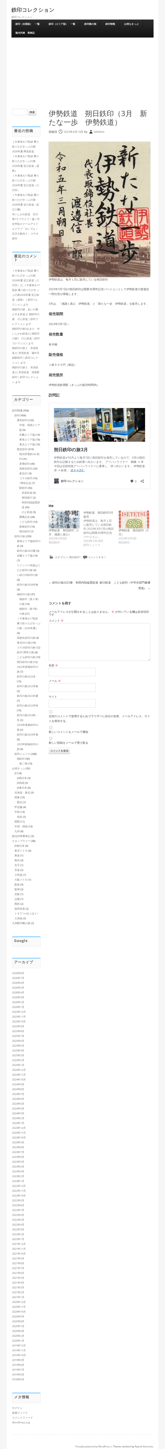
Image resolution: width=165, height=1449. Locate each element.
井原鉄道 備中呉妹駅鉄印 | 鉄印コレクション (25, 357)
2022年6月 (18, 1215)
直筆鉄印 (24, 463)
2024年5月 (18, 1103)
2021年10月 (19, 1253)
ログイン (17, 1408)
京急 (17, 870)
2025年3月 (18, 1055)
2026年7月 (18, 978)
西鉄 (17, 904)
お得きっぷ (18, 768)
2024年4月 (18, 1108)
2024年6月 (18, 1099)
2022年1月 (18, 1239)
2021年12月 (19, 1244)
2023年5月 (18, 1161)
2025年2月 (18, 1060)
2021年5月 (18, 1278)
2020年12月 (19, 1302)
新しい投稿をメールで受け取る (68, 743)
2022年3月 (18, 1229)
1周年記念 (25, 483)
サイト (53, 696)
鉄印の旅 (19, 536)
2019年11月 (19, 1350)
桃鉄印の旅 (23, 594)
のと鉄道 (27, 512)
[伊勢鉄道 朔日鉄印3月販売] (101, 529)
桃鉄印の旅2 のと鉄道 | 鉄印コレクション (26, 338)
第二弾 (23, 763)
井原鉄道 (27, 492)
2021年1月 (18, 1297)
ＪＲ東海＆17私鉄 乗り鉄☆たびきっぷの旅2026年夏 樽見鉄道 (25, 146)
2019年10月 (19, 1355)
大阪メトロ (21, 879)
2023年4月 (18, 1166)
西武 (19, 802)
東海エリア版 (27, 439)
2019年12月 (19, 1345)
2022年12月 (19, 1186)
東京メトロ (21, 850)
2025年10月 (19, 1021)
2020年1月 (18, 1340)
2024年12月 (19, 1070)
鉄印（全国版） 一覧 (27, 24)
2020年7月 (18, 1326)
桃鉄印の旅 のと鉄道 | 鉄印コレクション (25, 319)
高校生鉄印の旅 (26, 638)
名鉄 (19, 817)
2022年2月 (18, 1234)
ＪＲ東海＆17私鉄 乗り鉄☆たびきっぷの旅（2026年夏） (28, 623)
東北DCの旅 (24, 642)
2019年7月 (18, 1369)
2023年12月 (19, 1128)
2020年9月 (18, 1316)
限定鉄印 (22, 449)
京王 (17, 865)
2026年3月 (18, 997)
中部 (17, 812)
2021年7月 (18, 1268)
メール (55, 681)
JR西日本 (22, 778)
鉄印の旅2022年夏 (27, 696)
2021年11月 (19, 1249)
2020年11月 (19, 1307)
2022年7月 (18, 1210)
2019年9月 (18, 1360)
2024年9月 (18, 1084)
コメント (56, 620)
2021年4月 (18, 1282)
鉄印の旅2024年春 (27, 734)
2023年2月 (18, 1176)
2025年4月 (18, 1050)
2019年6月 (18, 1374)
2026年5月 (18, 987)
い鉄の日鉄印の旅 (27, 575)
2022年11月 (19, 1190)
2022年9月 (18, 1200)
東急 (17, 855)
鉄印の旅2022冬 (26, 676)
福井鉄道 (19, 908)
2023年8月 (18, 1147)
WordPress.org (21, 1422)
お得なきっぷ (131, 24)
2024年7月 (18, 1094)
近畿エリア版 (27, 434)
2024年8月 (18, 1089)
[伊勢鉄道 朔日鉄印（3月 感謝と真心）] (64, 519)
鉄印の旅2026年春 (27, 584)
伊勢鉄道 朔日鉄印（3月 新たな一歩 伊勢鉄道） (98, 117)
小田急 (18, 875)
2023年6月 (18, 1157)
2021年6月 (18, 1273)
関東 (17, 797)
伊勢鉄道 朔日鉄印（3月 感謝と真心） (63, 532)
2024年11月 (19, 1074)
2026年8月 (18, 973)
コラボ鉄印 (25, 478)
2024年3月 (18, 1113)
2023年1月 (18, 1181)
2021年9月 (18, 1258)
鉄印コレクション (33, 9)
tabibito (99, 132)
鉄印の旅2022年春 (27, 686)
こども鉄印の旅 (26, 657)
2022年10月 (19, 1195)
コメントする (96, 557)
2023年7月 (18, 1152)
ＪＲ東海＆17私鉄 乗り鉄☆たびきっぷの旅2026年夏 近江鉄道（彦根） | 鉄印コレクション (26, 294)
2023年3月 (18, 1171)
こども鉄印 (25, 522)
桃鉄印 (21, 758)
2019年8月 (18, 1365)
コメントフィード (22, 1417)
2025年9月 (18, 1026)
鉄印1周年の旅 (25, 652)
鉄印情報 (110, 24)
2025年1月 (18, 1065)
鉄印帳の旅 (90, 24)
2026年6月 (18, 983)
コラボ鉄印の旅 (26, 647)
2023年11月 (19, 1132)
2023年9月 (18, 1142)
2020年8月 (18, 1321)
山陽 (17, 899)
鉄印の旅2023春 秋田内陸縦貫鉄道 (73, 582)
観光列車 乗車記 (25, 32)
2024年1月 (18, 1123)
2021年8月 (18, 1263)
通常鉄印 (22, 420)
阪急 (17, 884)
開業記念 (24, 517)
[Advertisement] (82, 73)
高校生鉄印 (25, 468)
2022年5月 (18, 1220)
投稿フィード (20, 1413)
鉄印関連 (17, 410)
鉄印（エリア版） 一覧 (62, 24)
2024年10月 (19, 1079)
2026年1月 (18, 1007)
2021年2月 (18, 1292)
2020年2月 (18, 1336)
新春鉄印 (24, 526)
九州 (17, 831)
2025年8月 (18, 1031)
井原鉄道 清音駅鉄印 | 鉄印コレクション (25, 377)
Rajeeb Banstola (144, 1446)
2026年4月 (18, 992)
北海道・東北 (22, 792)
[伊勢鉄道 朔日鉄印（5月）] (134, 519)
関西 (17, 821)
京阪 (17, 894)
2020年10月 (19, 1311)
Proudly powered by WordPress (92, 1446)
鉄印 (17, 415)
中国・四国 (21, 826)
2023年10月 (19, 1137)
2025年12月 (19, 1012)
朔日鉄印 (74, 557)
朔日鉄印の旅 (25, 662)
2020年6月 (18, 1331)
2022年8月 (18, 1205)
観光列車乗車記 (21, 836)
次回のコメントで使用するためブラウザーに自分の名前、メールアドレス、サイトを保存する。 (99, 718)
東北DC (23, 473)
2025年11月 (19, 1016)
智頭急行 (27, 497)
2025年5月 (18, 1045)
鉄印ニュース (22, 754)
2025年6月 (18, 1041)
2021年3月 (18, 1287)
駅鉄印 (23, 488)
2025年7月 (18, 1036)
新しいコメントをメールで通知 (68, 732)
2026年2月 (18, 1002)
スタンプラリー (21, 841)
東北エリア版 (27, 444)
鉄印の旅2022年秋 (27, 705)
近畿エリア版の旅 (27, 555)
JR (15, 773)
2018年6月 (18, 1379)
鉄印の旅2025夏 (26, 551)
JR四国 (20, 783)
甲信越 (18, 807)
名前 (53, 665)
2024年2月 (18, 1118)
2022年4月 (18, 1224)
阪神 (17, 889)
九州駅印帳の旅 (21, 923)
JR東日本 (22, 787)
